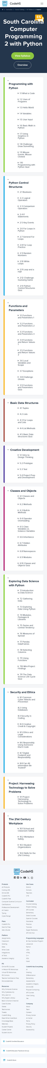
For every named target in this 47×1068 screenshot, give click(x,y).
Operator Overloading (25, 519)
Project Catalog (31, 907)
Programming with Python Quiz (26, 164)
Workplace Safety (26, 837)
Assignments (6, 938)
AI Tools (4, 956)
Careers (28, 1012)
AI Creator (5, 910)
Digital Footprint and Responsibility (24, 755)
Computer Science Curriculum (12, 902)
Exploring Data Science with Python (24, 583)
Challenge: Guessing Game (26, 278)
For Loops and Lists (25, 421)
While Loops (23, 262)
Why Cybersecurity (8, 992)
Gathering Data (25, 599)
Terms (28, 1021)
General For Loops (26, 237)
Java (27, 950)
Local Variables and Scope (24, 362)
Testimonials (6, 1009)
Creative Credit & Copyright (26, 725)
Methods (26, 504)
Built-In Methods (24, 511)
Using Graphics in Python (23, 135)
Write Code (5, 950)
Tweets (4, 1012)
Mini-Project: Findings (26, 667)
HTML (28, 953)
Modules (26, 557)
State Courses (31, 916)
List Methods (27, 428)
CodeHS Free (6, 899)
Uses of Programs (24, 100)
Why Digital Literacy (8, 998)
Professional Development (10, 907)
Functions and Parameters (18, 308)
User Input (26, 119)
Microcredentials (7, 981)
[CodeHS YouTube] (24, 877)
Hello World (27, 107)
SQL (27, 958)
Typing (4, 913)
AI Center (29, 1018)
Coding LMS (6, 890)
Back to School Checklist (10, 1001)
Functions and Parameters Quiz (25, 387)
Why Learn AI (6, 995)
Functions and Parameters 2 (26, 324)
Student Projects (7, 1027)
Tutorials (29, 927)
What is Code (27, 93)
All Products (6, 887)
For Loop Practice (25, 246)
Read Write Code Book (9, 1018)
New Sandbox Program (35, 941)
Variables (25, 113)
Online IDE (5, 893)
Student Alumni (7, 1033)
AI (26, 969)
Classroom (5, 941)
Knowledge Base (7, 1021)
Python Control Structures (19, 185)
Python (28, 947)
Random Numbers (24, 254)
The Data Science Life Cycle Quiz (26, 676)
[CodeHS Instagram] (18, 877)
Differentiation (31, 975)
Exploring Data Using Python (26, 608)
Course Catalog (19, 9)
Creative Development (24, 450)
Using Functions (23, 659)
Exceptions (26, 371)
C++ (27, 956)
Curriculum (9, 9)
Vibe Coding (30, 995)
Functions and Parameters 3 (26, 332)
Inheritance (27, 537)
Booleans (25, 192)
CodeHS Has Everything (34, 966)
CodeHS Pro (6, 896)
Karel (28, 961)
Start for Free (6, 927)
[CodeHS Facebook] (15, 877)
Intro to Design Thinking (25, 456)
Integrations (6, 953)
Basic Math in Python (26, 126)
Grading (4, 944)
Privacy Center (31, 1015)
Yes (27, 998)
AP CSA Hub (30, 933)
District (28, 887)
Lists (23, 414)
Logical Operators (24, 199)
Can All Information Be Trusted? (25, 765)
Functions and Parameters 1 (26, 316)
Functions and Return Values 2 (26, 352)
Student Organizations (24, 846)
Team (28, 1009)
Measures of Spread (26, 634)
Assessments (30, 981)
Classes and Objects (23, 491)
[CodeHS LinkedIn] (21, 877)
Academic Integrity (8, 958)
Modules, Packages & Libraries (24, 617)
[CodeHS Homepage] (12, 3)
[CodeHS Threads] (32, 877)
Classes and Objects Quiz (26, 564)
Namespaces (28, 551)
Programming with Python (21, 86)
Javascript (29, 944)
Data (3, 947)
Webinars (5, 1024)
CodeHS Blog (6, 1015)
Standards (29, 921)
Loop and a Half (26, 270)
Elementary (30, 913)
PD (3, 964)
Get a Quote (6, 930)
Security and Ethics (22, 692)
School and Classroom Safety (26, 829)
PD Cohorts (5, 975)
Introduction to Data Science (26, 591)
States (4, 1007)
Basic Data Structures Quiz (25, 435)
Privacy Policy (30, 1024)
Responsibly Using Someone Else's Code (26, 744)
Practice (28, 924)
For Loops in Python (26, 229)
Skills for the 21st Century (27, 854)
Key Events (27, 222)
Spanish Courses (31, 918)
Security (29, 1027)
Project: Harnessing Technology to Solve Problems (22, 788)
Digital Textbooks (32, 930)
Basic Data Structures (24, 403)
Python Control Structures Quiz (26, 288)
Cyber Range (6, 916)
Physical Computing (32, 990)
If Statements (23, 215)
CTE (27, 896)
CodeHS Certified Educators (15, 1041)
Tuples (24, 408)
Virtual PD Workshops (9, 972)
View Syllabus (22, 55)
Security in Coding (24, 717)
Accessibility (30, 1030)
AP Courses (30, 910)
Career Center (6, 1030)
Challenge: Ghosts (25, 378)
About (28, 1007)
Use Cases (29, 884)
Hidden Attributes (24, 544)
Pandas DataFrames (24, 642)
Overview (22, 65)
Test (23, 469)
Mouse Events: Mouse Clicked (25, 154)
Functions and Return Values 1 (26, 342)
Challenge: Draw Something (26, 145)
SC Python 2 (30, 9)
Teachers (29, 893)
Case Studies (6, 1004)
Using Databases (23, 708)
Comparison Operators (26, 207)
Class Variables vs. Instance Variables (26, 528)
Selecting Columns (25, 651)
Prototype (26, 463)
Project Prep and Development (26, 476)
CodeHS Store (11, 1060)
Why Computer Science (9, 989)
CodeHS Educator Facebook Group (17, 1051)
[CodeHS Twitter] (28, 877)
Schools (28, 890)
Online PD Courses (8, 967)
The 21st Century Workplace (20, 821)
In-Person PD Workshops (10, 969)
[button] (24, 85)
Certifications (6, 904)
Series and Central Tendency (26, 626)
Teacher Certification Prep (10, 978)
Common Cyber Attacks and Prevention (26, 699)
